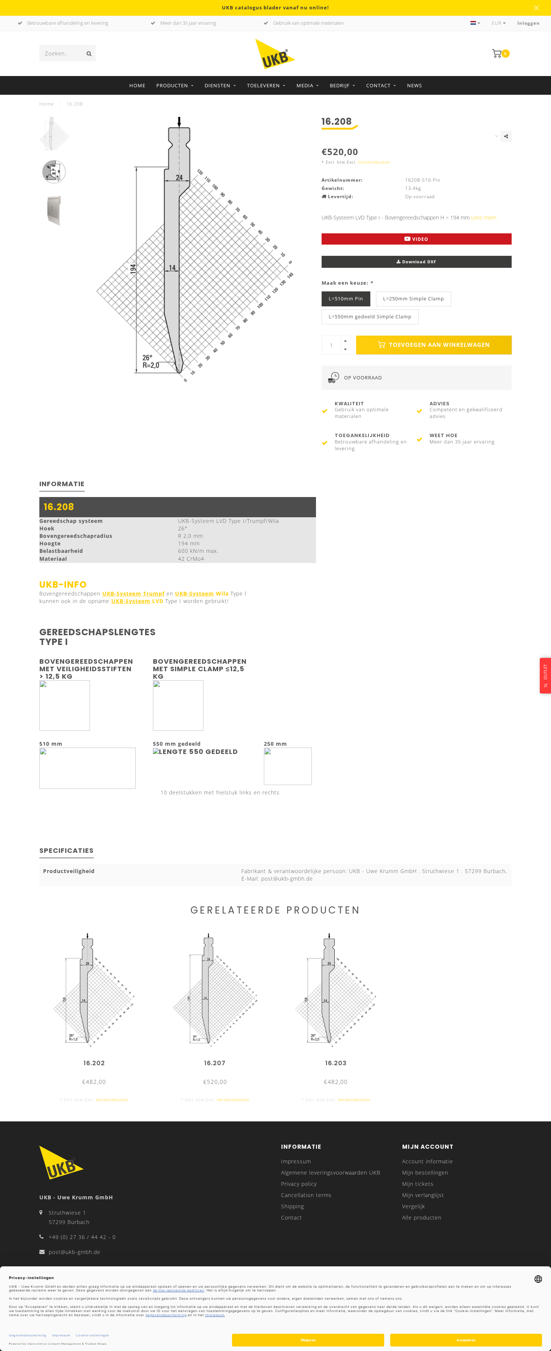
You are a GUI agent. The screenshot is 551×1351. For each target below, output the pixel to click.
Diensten (218, 85)
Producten (172, 85)
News (414, 85)
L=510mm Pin (346, 299)
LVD (137, 601)
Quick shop (97, 1060)
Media (304, 85)
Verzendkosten (374, 162)
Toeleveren (263, 85)
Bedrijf (340, 85)
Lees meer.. (485, 217)
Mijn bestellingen (425, 1172)
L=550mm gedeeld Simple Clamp (370, 316)
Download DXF (418, 261)
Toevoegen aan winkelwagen (438, 345)
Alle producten (422, 1217)
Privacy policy (299, 1183)
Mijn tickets (418, 1183)
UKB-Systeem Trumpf (133, 593)
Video (419, 239)
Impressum (296, 1161)
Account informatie (427, 1161)
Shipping (292, 1206)
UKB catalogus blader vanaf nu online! (275, 7)
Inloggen (528, 23)
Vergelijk (413, 1206)
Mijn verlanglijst (423, 1195)
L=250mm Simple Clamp (413, 299)
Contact (378, 85)
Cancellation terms (306, 1195)
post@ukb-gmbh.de (74, 1251)
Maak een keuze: (347, 283)
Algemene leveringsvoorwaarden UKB (330, 1172)
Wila (202, 593)
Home (137, 85)
